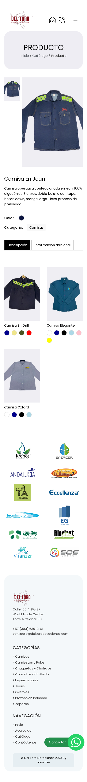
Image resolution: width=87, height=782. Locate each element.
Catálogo (40, 55)
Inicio (24, 55)
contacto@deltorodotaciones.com (40, 633)
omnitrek (43, 762)
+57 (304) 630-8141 (28, 629)
